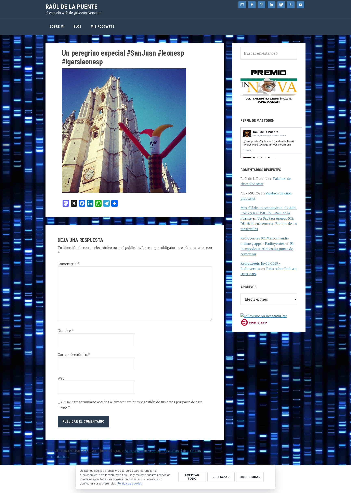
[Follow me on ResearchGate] (263, 316)
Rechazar (221, 477)
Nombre (66, 331)
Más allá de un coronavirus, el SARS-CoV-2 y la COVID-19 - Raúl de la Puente (268, 213)
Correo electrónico (74, 355)
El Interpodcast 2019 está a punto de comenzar (266, 249)
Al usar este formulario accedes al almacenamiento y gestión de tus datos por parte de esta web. (131, 404)
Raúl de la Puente (71, 6)
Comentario (68, 264)
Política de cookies (129, 483)
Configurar (250, 477)
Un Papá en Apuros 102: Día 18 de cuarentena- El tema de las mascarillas (268, 223)
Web (61, 378)
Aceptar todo (192, 476)
